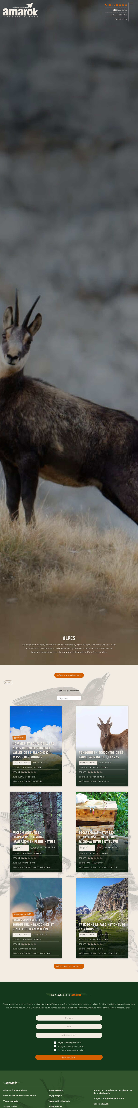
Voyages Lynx (55, 1095)
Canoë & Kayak (101, 1104)
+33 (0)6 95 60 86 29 (117, 5)
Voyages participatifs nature (70, 1046)
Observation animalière (15, 1090)
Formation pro (119, 15)
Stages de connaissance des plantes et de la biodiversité (113, 1091)
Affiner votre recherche (68, 675)
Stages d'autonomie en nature (109, 1098)
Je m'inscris (67, 1057)
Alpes (7, 682)
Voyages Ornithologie (59, 1101)
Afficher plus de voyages (67, 966)
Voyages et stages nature (69, 1042)
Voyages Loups (56, 1090)
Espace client (121, 19)
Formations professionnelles (70, 1050)
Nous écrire (121, 10)
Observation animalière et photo (19, 1095)
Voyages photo (10, 1101)
